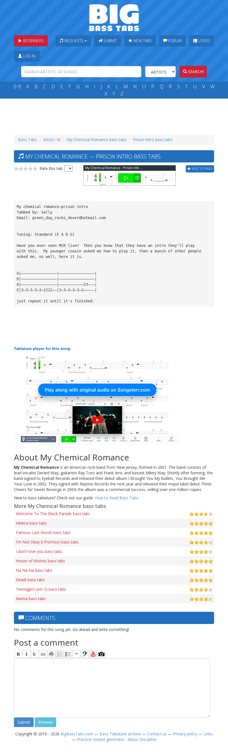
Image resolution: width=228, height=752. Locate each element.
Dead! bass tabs (30, 579)
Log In (29, 56)
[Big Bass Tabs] (114, 17)
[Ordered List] (60, 654)
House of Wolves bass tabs (40, 560)
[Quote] (76, 654)
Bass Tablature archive (120, 733)
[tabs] (85, 654)
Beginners (33, 40)
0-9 (17, 86)
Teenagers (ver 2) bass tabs (41, 589)
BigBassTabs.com (77, 733)
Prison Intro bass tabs (152, 139)
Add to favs (201, 168)
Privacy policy (185, 733)
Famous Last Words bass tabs (43, 532)
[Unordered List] (68, 654)
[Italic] (26, 654)
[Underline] (35, 654)
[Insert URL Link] (43, 654)
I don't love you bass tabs (39, 551)
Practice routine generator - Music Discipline (117, 739)
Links (208, 733)
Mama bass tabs (31, 598)
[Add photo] (101, 654)
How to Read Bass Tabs (116, 497)
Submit (109, 40)
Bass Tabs (27, 139)
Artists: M (51, 139)
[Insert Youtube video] (93, 654)
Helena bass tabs (31, 523)
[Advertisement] (115, 115)
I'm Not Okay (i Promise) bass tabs (47, 542)
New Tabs (142, 40)
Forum (174, 40)
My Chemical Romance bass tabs (97, 139)
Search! (195, 71)
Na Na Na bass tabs (34, 570)
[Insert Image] (51, 654)
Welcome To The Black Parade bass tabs (53, 513)
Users (203, 40)
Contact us (157, 733)
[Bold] (18, 654)
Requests (74, 40)
